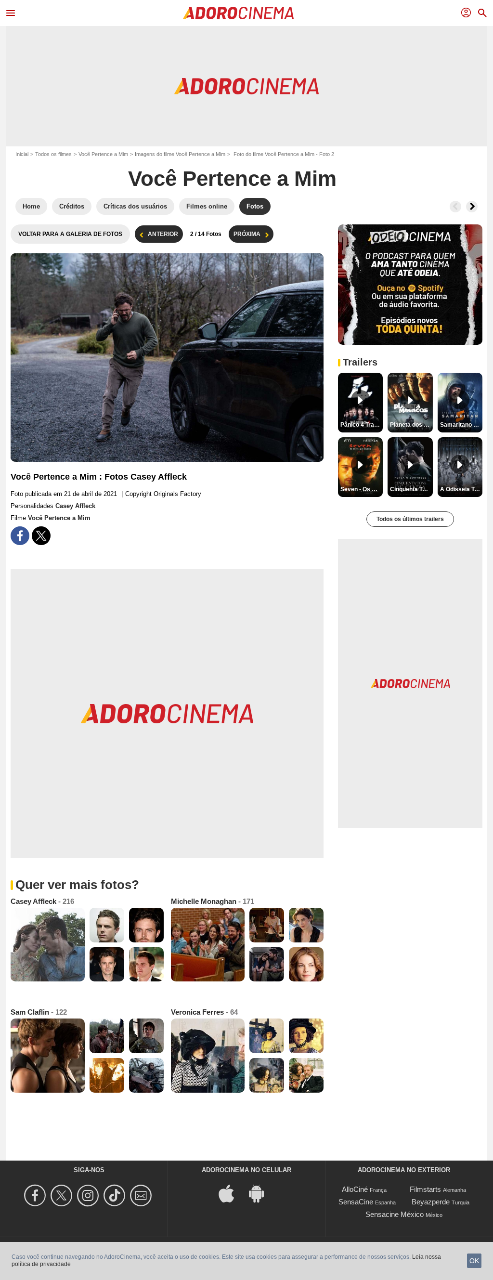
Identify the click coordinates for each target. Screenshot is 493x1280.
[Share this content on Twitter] (41, 535)
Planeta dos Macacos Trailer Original (411, 424)
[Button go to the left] (455, 206)
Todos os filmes (53, 154)
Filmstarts (425, 1189)
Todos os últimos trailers (410, 519)
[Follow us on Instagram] (89, 1195)
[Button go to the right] (472, 206)
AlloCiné (355, 1189)
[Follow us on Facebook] (36, 1195)
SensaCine (355, 1202)
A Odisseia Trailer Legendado (461, 489)
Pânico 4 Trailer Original (361, 424)
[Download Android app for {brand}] (261, 1193)
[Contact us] (142, 1195)
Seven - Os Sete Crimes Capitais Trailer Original (361, 489)
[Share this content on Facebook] (20, 535)
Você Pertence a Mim (103, 154)
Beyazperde (431, 1202)
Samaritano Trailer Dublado (461, 424)
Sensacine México (394, 1214)
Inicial (21, 154)
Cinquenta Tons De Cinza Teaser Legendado (411, 489)
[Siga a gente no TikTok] (116, 1195)
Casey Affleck (75, 505)
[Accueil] (238, 13)
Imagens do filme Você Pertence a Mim (180, 154)
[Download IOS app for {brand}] (232, 1193)
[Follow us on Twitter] (63, 1195)
